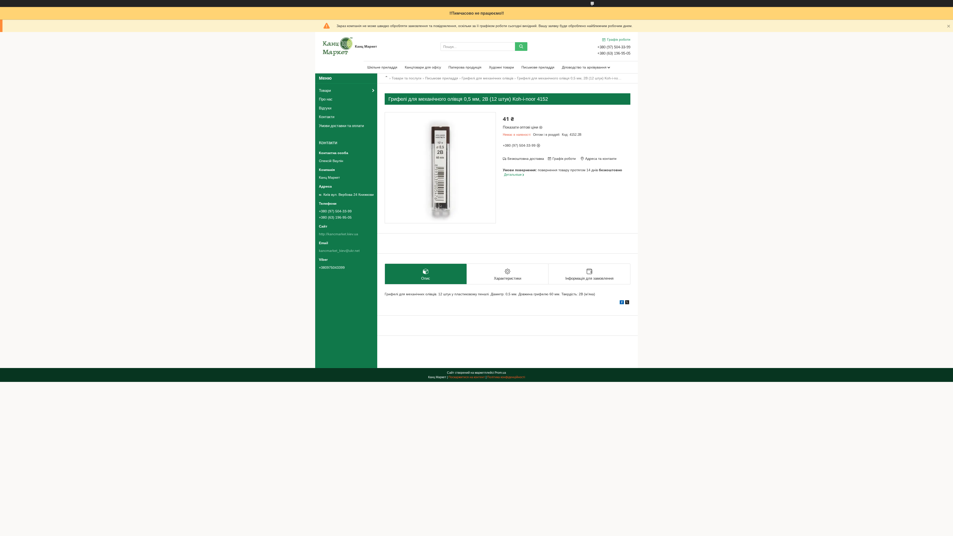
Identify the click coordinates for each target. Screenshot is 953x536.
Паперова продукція (464, 67)
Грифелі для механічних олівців (487, 78)
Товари (325, 90)
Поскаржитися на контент (466, 377)
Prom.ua (500, 372)
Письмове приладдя (537, 67)
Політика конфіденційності (506, 377)
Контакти (326, 117)
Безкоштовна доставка (526, 159)
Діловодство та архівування (584, 67)
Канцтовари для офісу (423, 67)
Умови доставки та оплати (341, 126)
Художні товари (501, 67)
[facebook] (622, 303)
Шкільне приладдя (382, 67)
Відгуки (325, 108)
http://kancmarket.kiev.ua (338, 234)
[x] (627, 303)
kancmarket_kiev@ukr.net (339, 251)
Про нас (326, 99)
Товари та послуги (406, 78)
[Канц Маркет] (337, 46)
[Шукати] (521, 46)
